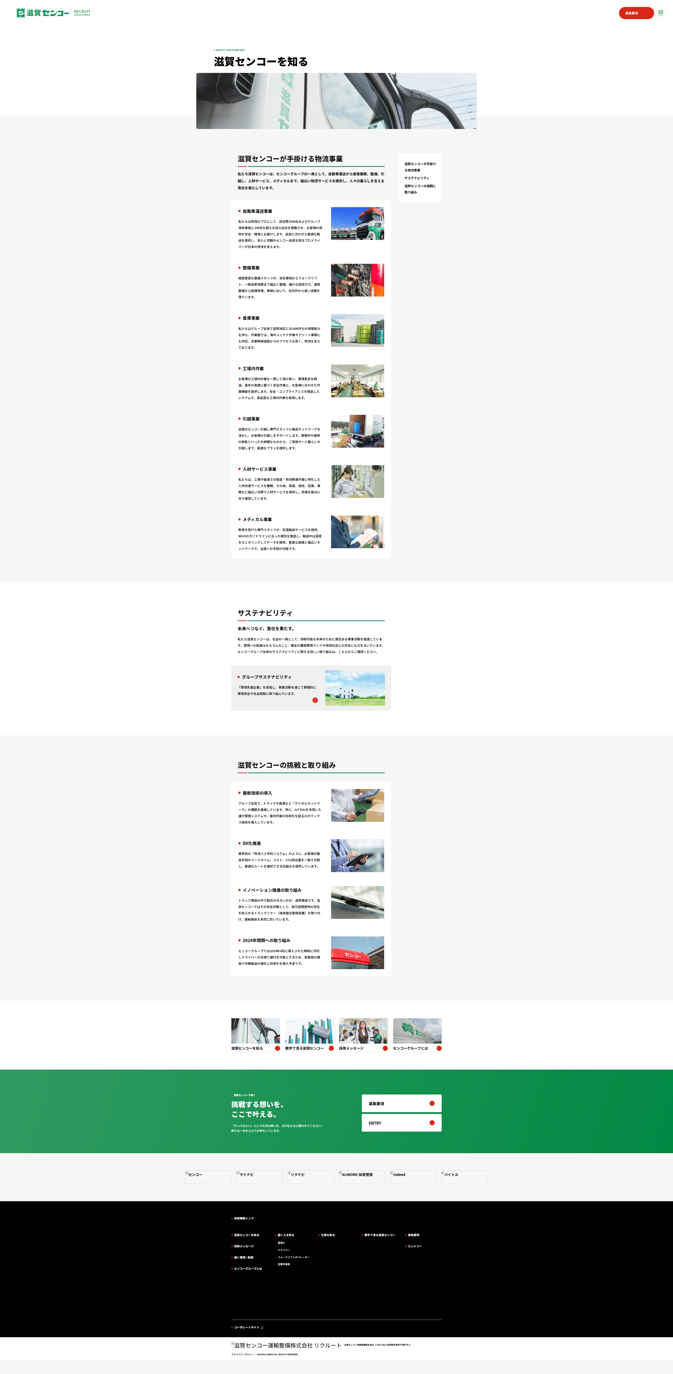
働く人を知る (286, 1235)
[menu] (661, 13)
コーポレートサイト (246, 1327)
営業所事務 (284, 1264)
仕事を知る (328, 1235)
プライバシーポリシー (242, 1354)
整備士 (281, 1242)
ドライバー (284, 1250)
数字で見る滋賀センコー (380, 1235)
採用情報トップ (244, 1218)
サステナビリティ (417, 178)
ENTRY (375, 1123)
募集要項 (631, 13)
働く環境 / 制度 (243, 1257)
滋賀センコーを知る (246, 1235)
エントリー (415, 1246)
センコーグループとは (248, 1268)
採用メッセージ (244, 1246)
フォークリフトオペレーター (294, 1257)
